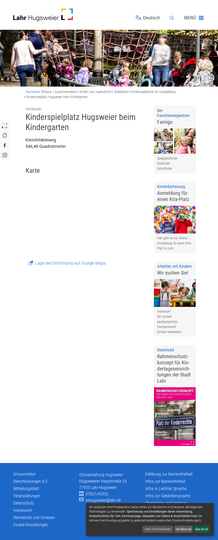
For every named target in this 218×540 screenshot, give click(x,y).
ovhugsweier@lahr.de (103, 500)
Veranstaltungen (26, 495)
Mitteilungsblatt (26, 488)
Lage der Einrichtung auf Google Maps (70, 263)
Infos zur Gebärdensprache (167, 495)
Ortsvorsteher (24, 474)
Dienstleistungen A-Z (30, 481)
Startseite (32, 92)
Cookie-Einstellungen (30, 524)
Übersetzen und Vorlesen (34, 517)
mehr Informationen (158, 529)
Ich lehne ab (183, 529)
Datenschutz (23, 503)
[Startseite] (43, 15)
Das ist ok (201, 529)
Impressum (22, 510)
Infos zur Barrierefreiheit (165, 481)
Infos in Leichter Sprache (165, 488)
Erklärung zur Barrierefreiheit (169, 474)
